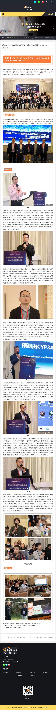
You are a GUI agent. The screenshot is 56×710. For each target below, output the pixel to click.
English (51, 1)
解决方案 (50, 14)
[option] (28, 26)
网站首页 (47, 38)
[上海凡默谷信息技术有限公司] (28, 8)
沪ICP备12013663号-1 (43, 707)
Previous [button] (0, 696)
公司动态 (52, 38)
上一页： (15, 637)
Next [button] (55, 696)
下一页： (42, 637)
